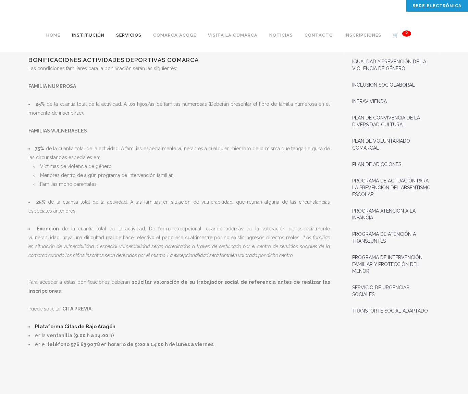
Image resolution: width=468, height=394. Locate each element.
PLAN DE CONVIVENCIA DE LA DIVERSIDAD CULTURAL (386, 121)
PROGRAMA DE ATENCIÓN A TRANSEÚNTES (384, 237)
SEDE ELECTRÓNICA (436, 5)
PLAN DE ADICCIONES (376, 164)
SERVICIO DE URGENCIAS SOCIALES (380, 291)
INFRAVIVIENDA (369, 101)
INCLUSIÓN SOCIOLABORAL (383, 85)
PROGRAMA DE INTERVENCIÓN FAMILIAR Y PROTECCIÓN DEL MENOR (387, 264)
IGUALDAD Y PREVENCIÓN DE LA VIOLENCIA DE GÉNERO (389, 65)
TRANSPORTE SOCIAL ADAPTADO (390, 311)
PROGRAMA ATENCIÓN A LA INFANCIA (384, 214)
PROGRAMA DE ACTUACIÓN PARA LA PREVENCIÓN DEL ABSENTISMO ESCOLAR (391, 187)
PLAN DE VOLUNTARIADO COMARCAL (381, 144)
